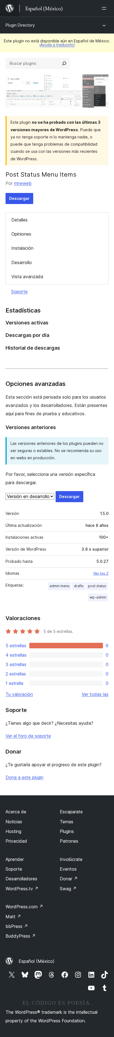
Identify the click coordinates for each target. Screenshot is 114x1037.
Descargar (19, 198)
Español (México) (37, 961)
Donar (69, 878)
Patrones (69, 841)
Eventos (68, 869)
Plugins (67, 831)
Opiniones (21, 234)
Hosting (13, 831)
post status (97, 586)
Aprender (15, 859)
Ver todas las (95, 694)
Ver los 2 (100, 573)
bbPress (17, 926)
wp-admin (98, 597)
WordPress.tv (22, 888)
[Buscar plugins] (64, 63)
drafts (79, 586)
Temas (66, 821)
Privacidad (16, 841)
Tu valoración (19, 694)
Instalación (22, 248)
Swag (68, 888)
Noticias (14, 821)
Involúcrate (71, 859)
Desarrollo (21, 262)
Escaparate (71, 811)
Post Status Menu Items (41, 174)
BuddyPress (21, 936)
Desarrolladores (21, 878)
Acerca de (16, 811)
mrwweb (23, 183)
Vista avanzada (27, 276)
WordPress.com (24, 906)
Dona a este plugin (24, 777)
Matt (13, 916)
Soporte (19, 291)
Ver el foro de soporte (28, 736)
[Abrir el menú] (105, 8)
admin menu (59, 586)
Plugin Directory (20, 25)
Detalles (19, 220)
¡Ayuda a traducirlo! (57, 44)
